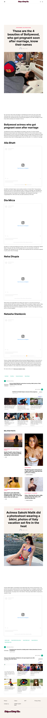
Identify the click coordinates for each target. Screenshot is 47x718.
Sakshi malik (7, 640)
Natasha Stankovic (19, 376)
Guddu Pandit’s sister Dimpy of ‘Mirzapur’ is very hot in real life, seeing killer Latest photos (13, 453)
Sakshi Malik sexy (8, 642)
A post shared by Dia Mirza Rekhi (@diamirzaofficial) (22, 242)
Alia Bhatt (6, 376)
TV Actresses (34, 493)
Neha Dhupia (27, 376)
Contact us (6, 703)
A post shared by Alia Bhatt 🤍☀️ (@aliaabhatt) (22, 184)
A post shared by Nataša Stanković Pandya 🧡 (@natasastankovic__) (23, 355)
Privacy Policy (38, 700)
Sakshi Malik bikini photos (16, 640)
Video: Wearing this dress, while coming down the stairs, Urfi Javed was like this (33, 497)
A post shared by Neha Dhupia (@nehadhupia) (22, 298)
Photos (5, 490)
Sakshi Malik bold (26, 640)
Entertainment (19, 27)
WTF (25, 700)
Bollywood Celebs (27, 27)
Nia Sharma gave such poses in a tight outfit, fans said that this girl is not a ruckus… (33, 471)
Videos (15, 700)
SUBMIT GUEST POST (17, 704)
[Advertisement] (23, 14)
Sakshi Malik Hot (35, 640)
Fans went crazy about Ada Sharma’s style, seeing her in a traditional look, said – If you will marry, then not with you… (13, 495)
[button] (4, 1)
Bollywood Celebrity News (19, 368)
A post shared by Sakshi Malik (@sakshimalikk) (22, 634)
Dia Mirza (12, 376)
